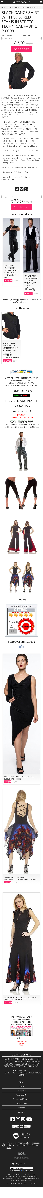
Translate (29, 1170)
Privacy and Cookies (21, 1099)
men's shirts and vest (21, 302)
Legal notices (21, 1103)
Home (21, 1086)
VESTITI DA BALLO (21, 2)
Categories (21, 1090)
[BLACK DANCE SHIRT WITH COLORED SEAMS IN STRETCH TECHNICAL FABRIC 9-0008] (21, 72)
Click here (21, 1038)
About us (21, 1107)
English (19, 1163)
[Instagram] (18, 1120)
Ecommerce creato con (21, 1183)
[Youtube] (29, 1120)
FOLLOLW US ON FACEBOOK (21, 642)
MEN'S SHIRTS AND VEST (30, 7)
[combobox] (21, 38)
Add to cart (21, 49)
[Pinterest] (23, 1120)
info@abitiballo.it (27, 1180)
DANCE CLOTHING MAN (10, 7)
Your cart (20, 1095)
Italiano (27, 1163)
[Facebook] (12, 1120)
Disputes (21, 1112)
